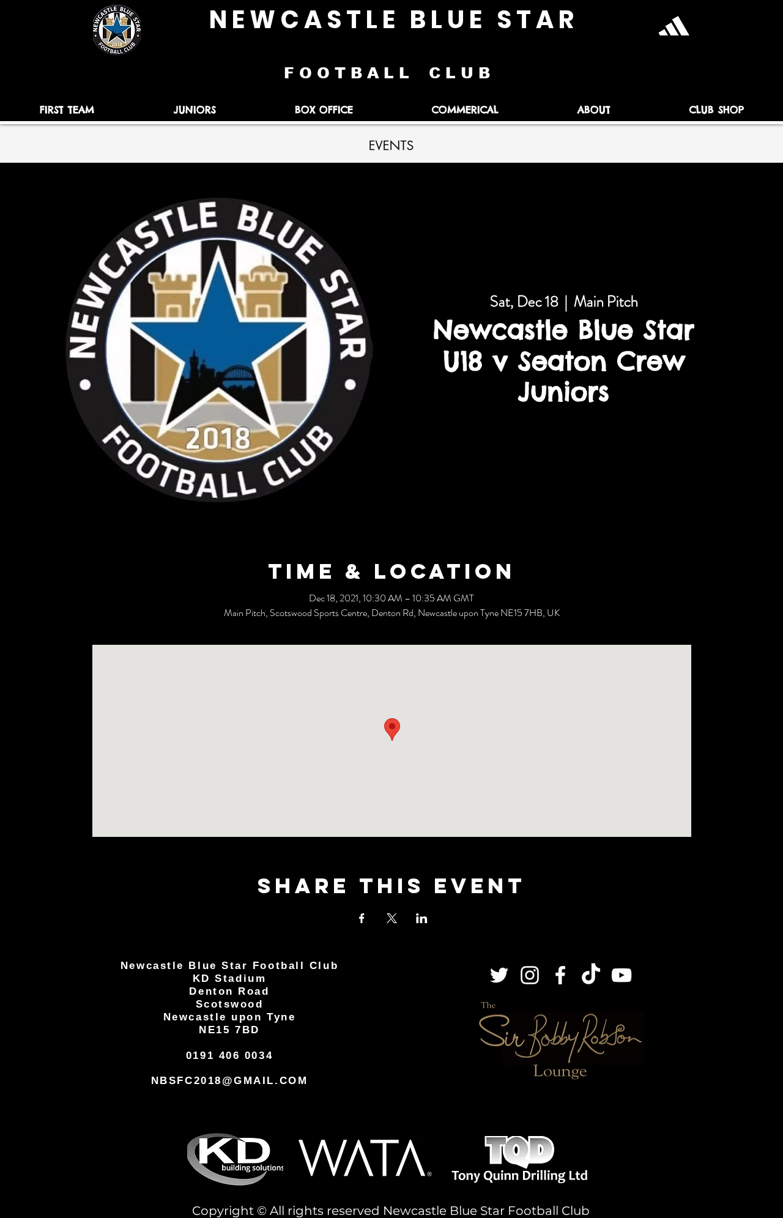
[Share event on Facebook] (362, 918)
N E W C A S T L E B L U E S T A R (391, 19)
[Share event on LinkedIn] (422, 918)
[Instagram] (530, 975)
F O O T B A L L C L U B (389, 72)
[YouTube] (621, 975)
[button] (67, 110)
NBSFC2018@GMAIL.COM (229, 1080)
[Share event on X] (392, 918)
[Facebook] (560, 975)
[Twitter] (499, 975)
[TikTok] (591, 975)
